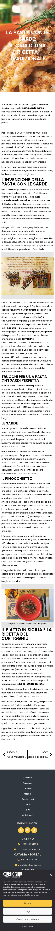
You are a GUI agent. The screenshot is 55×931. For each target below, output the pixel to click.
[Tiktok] (34, 830)
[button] (50, 874)
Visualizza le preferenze (27, 919)
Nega (27, 911)
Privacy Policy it (27, 926)
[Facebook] (21, 830)
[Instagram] (28, 830)
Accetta (27, 903)
